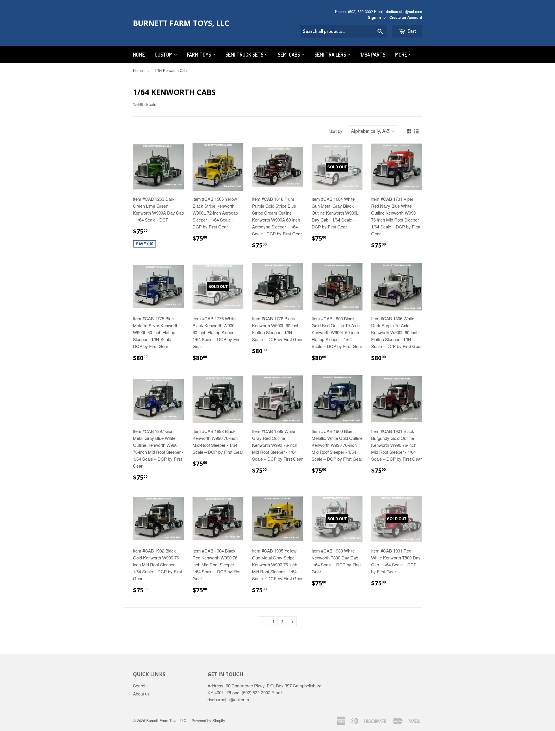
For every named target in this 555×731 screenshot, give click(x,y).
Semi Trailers (330, 54)
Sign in (374, 17)
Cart (411, 31)
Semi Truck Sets (244, 54)
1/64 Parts (372, 54)
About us (141, 694)
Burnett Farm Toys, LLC (181, 23)
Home (139, 54)
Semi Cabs (289, 54)
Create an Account (405, 17)
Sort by (335, 131)
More (401, 54)
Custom (164, 54)
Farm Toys (199, 54)
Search (140, 685)
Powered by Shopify (208, 720)
